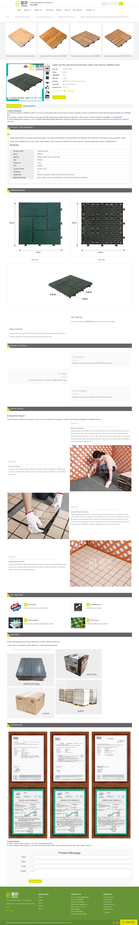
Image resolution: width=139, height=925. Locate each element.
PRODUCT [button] (27, 10)
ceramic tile (89, 321)
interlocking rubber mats (50, 119)
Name (23, 857)
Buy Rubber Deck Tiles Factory (44, 17)
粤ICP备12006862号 (67, 922)
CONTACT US (90, 10)
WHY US (67, 10)
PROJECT (59, 10)
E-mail (23, 866)
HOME (19, 10)
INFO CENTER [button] (77, 10)
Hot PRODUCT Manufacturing (23, 17)
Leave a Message (35, 881)
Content (23, 871)
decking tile (118, 117)
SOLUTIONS (49, 10)
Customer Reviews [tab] (29, 106)
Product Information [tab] (13, 106)
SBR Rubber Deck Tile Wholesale (66, 17)
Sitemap (107, 912)
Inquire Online (59, 97)
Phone (24, 861)
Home (7, 17)
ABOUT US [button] (38, 10)
